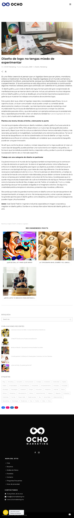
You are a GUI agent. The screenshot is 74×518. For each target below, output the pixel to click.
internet (56, 389)
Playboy (61, 182)
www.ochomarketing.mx (15, 499)
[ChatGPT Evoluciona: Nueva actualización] (5, 341)
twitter (37, 401)
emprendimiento (46, 385)
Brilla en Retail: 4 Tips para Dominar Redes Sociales (27, 347)
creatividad (56, 381)
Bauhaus (4, 128)
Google (31, 389)
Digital (9, 223)
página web (21, 397)
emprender (35, 385)
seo (40, 397)
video (43, 401)
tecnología (15, 401)
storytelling (6, 401)
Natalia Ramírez (40, 393)
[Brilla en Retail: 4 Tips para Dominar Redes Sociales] (5, 350)
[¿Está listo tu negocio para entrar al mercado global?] (19, 281)
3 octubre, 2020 (27, 67)
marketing (12, 393)
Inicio (26, 17)
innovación (39, 389)
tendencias (24, 401)
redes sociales (32, 397)
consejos (38, 381)
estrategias (14, 389)
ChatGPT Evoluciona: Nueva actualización (24, 338)
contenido (47, 381)
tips (31, 401)
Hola (8, 463)
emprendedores (24, 385)
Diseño (31, 17)
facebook (23, 389)
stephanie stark (57, 397)
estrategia (5, 389)
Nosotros (10, 467)
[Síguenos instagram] (39, 452)
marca (63, 389)
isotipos (30, 172)
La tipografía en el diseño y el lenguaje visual (55, 262)
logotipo (25, 223)
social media (47, 397)
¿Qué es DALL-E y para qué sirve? (19, 262)
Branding (10, 381)
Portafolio (10, 474)
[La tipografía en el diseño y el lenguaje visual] (55, 246)
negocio (50, 393)
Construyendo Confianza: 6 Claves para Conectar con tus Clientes (31, 356)
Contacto (10, 477)
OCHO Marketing (10, 67)
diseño (14, 223)
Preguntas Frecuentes (14, 481)
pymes (13, 397)
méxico (31, 393)
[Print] (6, 71)
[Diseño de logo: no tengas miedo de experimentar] (37, 38)
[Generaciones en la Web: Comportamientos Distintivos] (5, 333)
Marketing (43, 67)
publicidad (5, 397)
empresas (64, 385)
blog (4, 381)
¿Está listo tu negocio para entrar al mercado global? (20, 298)
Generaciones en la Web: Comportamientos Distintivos (28, 330)
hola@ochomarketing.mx (15, 497)
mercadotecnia (22, 393)
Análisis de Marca (12, 470)
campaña (19, 381)
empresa (56, 385)
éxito (49, 401)
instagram (48, 389)
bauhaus (4, 223)
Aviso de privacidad (13, 484)
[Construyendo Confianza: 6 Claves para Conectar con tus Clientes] (5, 359)
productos (66, 393)
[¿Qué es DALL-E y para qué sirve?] (19, 246)
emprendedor (13, 385)
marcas (5, 393)
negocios (58, 393)
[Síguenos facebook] (35, 452)
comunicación (29, 381)
